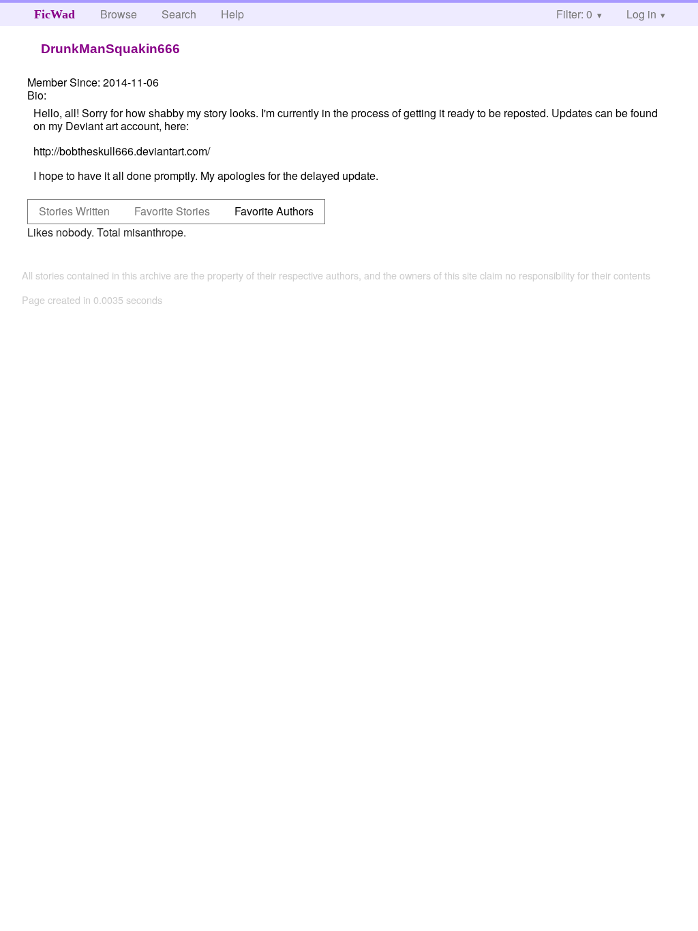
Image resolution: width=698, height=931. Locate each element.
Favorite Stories (172, 211)
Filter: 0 (574, 14)
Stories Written (74, 211)
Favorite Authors (274, 211)
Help (232, 14)
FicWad (54, 14)
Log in (641, 14)
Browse (118, 14)
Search (179, 14)
